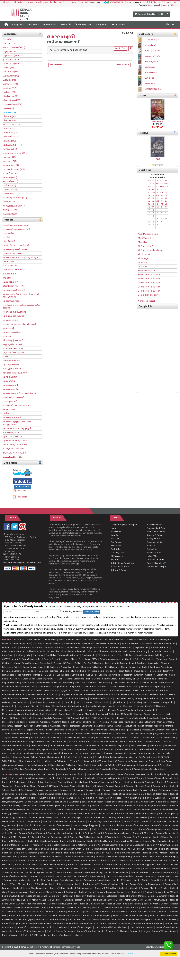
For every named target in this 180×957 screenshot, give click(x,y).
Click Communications (110, 659)
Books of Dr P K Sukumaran (66, 802)
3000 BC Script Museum (45, 640)
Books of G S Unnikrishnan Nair (50, 919)
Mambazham (8, 710)
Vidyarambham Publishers (14, 765)
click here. (68, 629)
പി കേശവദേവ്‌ (10, 385)
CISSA (94, 659)
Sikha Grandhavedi (139, 745)
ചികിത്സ (10, 96)
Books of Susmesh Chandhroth (64, 798)
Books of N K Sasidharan (13, 841)
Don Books (142, 667)
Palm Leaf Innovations (125, 726)
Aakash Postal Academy (69, 640)
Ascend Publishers (130, 643)
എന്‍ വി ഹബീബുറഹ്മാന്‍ (15, 441)
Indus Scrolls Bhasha (41, 687)
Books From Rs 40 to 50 (149, 287)
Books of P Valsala (95, 786)
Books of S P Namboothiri (61, 896)
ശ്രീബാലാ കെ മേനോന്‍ (14, 312)
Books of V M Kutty (34, 912)
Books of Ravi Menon (136, 817)
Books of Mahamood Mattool (126, 868)
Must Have (143, 242)
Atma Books (146, 643)
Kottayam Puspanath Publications (143, 698)
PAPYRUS (39, 730)
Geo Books (91, 675)
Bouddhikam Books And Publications (62, 655)
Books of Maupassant (36, 896)
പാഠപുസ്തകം (14, 145)
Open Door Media (165, 722)
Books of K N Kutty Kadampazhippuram (35, 868)
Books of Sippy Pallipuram (42, 782)
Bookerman (38, 655)
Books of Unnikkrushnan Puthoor (42, 841)
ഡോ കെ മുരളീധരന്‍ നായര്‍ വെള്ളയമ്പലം (17, 423)
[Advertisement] (157, 351)
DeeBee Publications (93, 663)
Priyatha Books (11, 738)
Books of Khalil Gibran (25, 786)
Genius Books (77, 675)
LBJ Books (68, 702)
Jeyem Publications (71, 691)
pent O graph (133, 730)
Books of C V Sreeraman (119, 923)
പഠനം (9, 129)
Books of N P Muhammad (86, 861)
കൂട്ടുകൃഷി (150, 67)
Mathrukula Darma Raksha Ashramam (65, 714)
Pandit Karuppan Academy (150, 726)
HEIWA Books (28, 683)
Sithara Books (171, 745)
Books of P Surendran (102, 806)
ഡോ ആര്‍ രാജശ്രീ (12, 418)
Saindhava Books (154, 742)
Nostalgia (104, 722)
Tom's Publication (147, 757)
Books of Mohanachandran (60, 833)
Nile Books (20, 722)
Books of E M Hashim (143, 833)
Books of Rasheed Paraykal (143, 912)
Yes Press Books (103, 769)
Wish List (156, 2)
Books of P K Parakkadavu (99, 841)
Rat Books (135, 738)
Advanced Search (34, 2)
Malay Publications (76, 706)
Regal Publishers (36, 742)
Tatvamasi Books (21, 757)
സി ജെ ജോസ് (63, 42)
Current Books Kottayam (26, 663)
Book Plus (167, 651)
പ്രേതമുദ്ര (157, 121)
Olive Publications (147, 722)
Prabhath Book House (62, 734)
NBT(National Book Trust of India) (108, 718)
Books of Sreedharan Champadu (64, 916)
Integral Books (76, 687)
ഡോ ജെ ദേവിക (11, 389)
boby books (115, 651)
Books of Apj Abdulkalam (14, 817)
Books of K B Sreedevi (124, 806)
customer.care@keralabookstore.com (23, 563)
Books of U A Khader (126, 798)
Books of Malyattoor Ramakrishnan (104, 821)
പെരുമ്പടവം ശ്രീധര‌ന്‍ (13, 449)
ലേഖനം (10, 177)
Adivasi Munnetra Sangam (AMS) (17, 643)
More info (129, 954)
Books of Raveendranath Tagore (106, 782)
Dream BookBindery (11, 671)
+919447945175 (116, 2)
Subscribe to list (91, 611)
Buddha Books (88, 655)
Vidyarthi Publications (37, 765)
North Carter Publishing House (84, 722)
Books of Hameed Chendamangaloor (30, 888)
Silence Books (156, 745)
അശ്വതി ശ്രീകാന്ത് (12, 361)
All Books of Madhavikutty (150, 250)
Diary (7, 39)
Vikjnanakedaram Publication (63, 765)
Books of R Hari (57, 888)
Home (113, 528)
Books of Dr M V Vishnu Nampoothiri (113, 857)
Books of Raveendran (95, 814)
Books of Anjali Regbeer (78, 908)
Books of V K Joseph (122, 880)
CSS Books (7, 663)
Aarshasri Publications (93, 640)
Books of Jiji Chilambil (128, 888)
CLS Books (127, 659)
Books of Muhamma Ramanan (79, 857)
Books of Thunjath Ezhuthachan (152, 806)
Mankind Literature (97, 710)
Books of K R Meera (42, 810)
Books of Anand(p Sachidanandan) (71, 810)
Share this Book (22, 486)
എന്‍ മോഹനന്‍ (11, 282)
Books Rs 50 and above (149, 295)
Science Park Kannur (93, 745)
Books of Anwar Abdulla (156, 900)
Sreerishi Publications (126, 749)
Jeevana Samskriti (52, 691)
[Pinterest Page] (23, 529)
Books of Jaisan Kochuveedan (17, 880)
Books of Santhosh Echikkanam (112, 931)
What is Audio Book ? (156, 532)
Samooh (168, 742)
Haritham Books (148, 679)
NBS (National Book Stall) (78, 718)
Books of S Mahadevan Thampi (88, 872)
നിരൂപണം (10, 121)
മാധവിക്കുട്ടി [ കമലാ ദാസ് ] (16, 445)
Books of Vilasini (131, 821)
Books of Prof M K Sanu (137, 825)
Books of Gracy (113, 904)
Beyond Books (141, 647)
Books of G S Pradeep (141, 892)
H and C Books (93, 679)
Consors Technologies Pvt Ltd (66, 947)
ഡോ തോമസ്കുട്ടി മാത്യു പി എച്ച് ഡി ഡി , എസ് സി (21, 295)
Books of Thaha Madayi (13, 884)
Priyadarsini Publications (166, 734)
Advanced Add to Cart (52, 2)
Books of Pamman (114, 786)
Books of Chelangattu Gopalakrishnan (93, 880)
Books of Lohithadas (107, 896)
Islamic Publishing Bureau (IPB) (124, 687)
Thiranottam (86, 757)
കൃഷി (9, 88)
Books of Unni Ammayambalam (155, 908)
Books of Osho (77, 774)
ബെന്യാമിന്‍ (8, 233)
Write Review (122, 65)
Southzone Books (106, 749)
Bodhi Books (129, 651)
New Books (66, 24)
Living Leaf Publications (148, 702)
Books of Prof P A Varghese (120, 814)
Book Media (155, 651)
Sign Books (123, 745)
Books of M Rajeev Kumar (164, 931)
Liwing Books (167, 702)
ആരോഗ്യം (11, 55)
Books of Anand (168, 880)
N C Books (15, 718)
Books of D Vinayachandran (15, 876)
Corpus (172, 659)
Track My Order (118, 553)
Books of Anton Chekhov (112, 825)
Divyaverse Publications (92, 667)
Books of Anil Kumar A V (78, 806)
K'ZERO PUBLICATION (143, 691)
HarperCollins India (10, 683)
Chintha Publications (80, 659)
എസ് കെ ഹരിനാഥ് (12, 437)
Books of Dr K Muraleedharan (36, 935)
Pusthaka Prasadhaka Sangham (45, 738)
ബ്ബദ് (157, 159)
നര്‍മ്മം (8, 108)
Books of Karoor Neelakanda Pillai (117, 861)
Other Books (41, 726)
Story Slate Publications (101, 753)
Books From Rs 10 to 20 (149, 275)
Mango (58, 710)
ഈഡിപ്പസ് (150, 45)
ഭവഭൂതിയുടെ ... (153, 89)
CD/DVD (6, 659)
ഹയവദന (150, 83)
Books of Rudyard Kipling (61, 884)
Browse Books (49, 24)
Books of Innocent (101, 912)
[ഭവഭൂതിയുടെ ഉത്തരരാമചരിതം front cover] (141, 89)
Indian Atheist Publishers (162, 683)
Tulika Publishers (9, 761)
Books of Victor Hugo (166, 857)
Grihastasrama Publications (71, 679)
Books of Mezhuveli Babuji (138, 786)
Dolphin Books (128, 667)
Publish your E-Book (120, 567)
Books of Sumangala (72, 817)
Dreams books (30, 671)
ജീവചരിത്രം (12, 100)
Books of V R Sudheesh (92, 802)
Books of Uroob (93, 790)
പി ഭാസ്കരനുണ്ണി (11, 301)
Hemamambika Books (46, 683)
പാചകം (9, 141)
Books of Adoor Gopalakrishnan (103, 845)
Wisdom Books (59, 769)
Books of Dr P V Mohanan (145, 849)
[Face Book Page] (7, 529)
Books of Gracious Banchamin (63, 904)
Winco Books (44, 769)
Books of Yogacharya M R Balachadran (28, 916)
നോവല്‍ (12, 125)
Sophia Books (66, 749)
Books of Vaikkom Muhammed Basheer (28, 778)
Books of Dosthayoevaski (95, 849)
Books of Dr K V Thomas (14, 861)
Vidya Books (166, 761)
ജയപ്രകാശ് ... (152, 72)
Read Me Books (149, 738)
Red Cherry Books (167, 738)
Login (174, 5)
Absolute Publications (115, 640)
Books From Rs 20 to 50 (149, 291)
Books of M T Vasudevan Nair (131, 774)
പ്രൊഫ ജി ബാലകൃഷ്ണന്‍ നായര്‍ (19, 324)
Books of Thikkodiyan (140, 931)
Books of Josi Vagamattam (51, 806)
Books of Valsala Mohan (41, 892)
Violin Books (83, 765)
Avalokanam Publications (31, 647)
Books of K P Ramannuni (158, 845)
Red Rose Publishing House (14, 742)
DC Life (78, 663)
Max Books (90, 714)
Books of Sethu (77, 821)
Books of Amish (151, 904)
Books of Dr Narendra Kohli (54, 837)
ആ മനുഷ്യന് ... (152, 62)
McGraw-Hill (126, 714)
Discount (9, 43)
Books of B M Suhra (160, 825)
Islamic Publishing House (152, 687)
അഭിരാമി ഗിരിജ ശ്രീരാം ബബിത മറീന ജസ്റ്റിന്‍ (21, 306)
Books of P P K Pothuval (41, 876)
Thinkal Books (72, 757)
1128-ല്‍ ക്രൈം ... (153, 40)
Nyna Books (131, 722)
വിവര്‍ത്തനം (11, 194)
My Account (119, 25)
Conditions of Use (155, 542)
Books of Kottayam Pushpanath (155, 790)
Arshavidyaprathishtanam (107, 643)
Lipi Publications (119, 702)
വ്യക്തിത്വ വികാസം (15, 198)
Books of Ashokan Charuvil (104, 810)
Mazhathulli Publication (108, 714)
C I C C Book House (106, 655)
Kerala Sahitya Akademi (43, 698)
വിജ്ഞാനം (10, 190)
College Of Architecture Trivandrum (150, 659)
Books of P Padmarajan (116, 802)
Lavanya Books (54, 702)
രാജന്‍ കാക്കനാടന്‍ (13, 348)
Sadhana (73, 742)
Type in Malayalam (155, 563)
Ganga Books (63, 675)
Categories (17, 24)
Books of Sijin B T (120, 912)
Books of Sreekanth (37, 861)
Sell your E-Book (118, 570)
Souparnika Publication (85, 749)
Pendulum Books (117, 730)
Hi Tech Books (65, 683)
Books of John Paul (43, 849)
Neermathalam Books (136, 718)
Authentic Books (9, 647)
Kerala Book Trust (158, 694)
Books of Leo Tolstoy (26, 794)
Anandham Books (72, 643)
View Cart (115, 535)
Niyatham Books (59, 722)
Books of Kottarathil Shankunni (139, 782)
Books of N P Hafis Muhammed (98, 900)
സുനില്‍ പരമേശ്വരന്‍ (13, 353)
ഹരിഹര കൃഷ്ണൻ (12, 270)
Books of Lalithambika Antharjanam (135, 919)
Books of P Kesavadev (32, 845)
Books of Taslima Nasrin (71, 814)
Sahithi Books (85, 742)
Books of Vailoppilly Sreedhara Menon (19, 806)
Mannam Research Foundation (122, 710)
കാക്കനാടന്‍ (9, 409)
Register (163, 5)
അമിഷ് (6, 237)
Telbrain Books (38, 757)
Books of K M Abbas (37, 884)
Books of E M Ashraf (86, 931)
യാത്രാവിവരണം (14, 169)
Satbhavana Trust (74, 745)
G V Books (50, 675)
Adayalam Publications (137, 640)
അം (162, 186)
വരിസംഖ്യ (9, 186)
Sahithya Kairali (101, 742)
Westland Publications (25, 769)
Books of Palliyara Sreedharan (101, 774)
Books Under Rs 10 (146, 271)
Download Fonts (154, 560)
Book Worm (7, 655)
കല (8, 68)
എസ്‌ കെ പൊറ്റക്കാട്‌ (13, 397)
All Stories (142, 266)
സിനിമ (10, 210)
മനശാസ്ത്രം (11, 165)
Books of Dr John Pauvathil (146, 880)
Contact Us (82, 2)
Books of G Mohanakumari (127, 853)
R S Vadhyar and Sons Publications (77, 738)
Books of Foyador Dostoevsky (61, 931)
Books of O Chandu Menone (132, 896)
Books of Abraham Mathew (27, 908)
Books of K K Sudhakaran (153, 798)
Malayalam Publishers (133, 706)
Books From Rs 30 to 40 (149, 283)
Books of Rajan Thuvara (51, 857)
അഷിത (7, 278)
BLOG (171, 25)
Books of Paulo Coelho (119, 849)
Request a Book (69, 2)
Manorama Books (147, 710)
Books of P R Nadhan (85, 896)
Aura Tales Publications (164, 643)
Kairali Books (162, 691)
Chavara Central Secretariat (56, 659)
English (145, 2)
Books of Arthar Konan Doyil (129, 900)
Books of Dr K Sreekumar (72, 790)
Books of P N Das (100, 829)
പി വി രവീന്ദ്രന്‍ (10, 377)
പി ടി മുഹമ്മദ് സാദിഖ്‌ (13, 316)
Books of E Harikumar (56, 927)
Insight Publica (60, 687)
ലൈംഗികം (10, 181)
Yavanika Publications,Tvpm (81, 769)
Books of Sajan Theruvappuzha (139, 865)
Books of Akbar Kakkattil (72, 786)
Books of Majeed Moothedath (54, 853)
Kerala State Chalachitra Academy (71, 698)
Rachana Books (102, 738)
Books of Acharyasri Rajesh (111, 778)
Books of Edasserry (132, 904)
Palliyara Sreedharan (103, 726)
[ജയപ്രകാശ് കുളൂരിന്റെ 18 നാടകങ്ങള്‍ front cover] (141, 73)
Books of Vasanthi (23, 849)
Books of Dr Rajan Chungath (88, 833)
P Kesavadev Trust (58, 726)
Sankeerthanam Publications (15, 745)
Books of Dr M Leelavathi (132, 845)
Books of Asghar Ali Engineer (36, 900)
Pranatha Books (82, 734)
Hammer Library (109, 679)
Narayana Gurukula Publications (49, 718)
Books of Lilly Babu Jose (104, 919)
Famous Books (140, 671)
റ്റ (153, 210)
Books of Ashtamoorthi (60, 861)
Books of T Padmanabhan (55, 821)
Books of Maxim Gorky (167, 876)
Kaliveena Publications (38, 694)
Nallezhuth (27, 718)
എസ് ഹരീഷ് (9, 381)
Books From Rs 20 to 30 (149, 279)
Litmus (132, 702)
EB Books (43, 671)
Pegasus (84, 730)
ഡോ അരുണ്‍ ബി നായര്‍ (15, 249)
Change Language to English (124, 525)
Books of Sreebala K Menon (114, 884)
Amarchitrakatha (53, 643)
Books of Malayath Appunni (85, 825)
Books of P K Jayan (24, 919)
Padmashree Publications (80, 726)
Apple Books (88, 643)
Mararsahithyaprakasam (13, 714)
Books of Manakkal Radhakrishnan (111, 927)
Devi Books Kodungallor (148, 663)
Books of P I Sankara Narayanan (107, 908)
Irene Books (90, 687)
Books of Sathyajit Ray (65, 876)
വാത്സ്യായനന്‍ (10, 401)
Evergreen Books (96, 671)
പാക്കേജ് (11, 137)
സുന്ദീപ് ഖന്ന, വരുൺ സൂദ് (16, 245)
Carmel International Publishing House (153, 655)
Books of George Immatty (14, 923)
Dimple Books (29, 667)
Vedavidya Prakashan (148, 761)
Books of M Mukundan (85, 778)
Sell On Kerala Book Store (122, 563)
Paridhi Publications (55, 730)
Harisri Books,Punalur (129, 679)
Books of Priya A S (104, 853)
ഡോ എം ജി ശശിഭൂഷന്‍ (15, 453)
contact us (150, 625)
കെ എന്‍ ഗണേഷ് (12, 369)
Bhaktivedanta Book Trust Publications (20, 651)
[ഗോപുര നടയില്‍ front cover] (141, 51)
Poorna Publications (41, 734)
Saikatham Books (135, 742)
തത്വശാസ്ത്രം (12, 104)
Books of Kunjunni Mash (79, 919)
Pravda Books (121, 734)
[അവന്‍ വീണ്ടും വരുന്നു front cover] (141, 56)
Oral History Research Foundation (17, 726)
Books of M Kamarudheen (91, 904)
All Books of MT (145, 246)
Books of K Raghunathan (25, 853)
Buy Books (102, 25)
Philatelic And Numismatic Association (159, 730)
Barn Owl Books (110, 647)
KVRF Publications (21, 702)
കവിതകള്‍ (11, 72)
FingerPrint (168, 671)
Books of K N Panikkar (105, 888)
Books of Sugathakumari (53, 908)
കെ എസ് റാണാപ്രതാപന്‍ (16, 405)
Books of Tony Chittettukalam (95, 868)
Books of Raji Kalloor (55, 912)
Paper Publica (17, 730)
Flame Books (8, 675)
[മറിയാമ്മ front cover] (141, 78)
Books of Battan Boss (157, 794)
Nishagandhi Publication (39, 722)
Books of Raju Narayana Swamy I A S (120, 790)
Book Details (56, 65)
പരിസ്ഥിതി (10, 133)
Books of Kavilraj (86, 892)
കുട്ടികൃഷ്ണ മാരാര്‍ (12, 344)
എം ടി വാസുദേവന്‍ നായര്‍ (16, 225)
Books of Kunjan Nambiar (52, 865)
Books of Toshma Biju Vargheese (151, 861)
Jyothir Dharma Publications (95, 691)
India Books (119, 683)
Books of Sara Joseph (166, 802)
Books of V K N (160, 786)
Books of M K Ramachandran (119, 876)
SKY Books (29, 749)
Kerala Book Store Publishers (134, 694)
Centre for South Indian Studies (26, 659)
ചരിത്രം (9, 92)
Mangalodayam (46, 710)
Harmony (162, 679)
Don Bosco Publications (161, 667)
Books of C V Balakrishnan (142, 802)
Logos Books (8, 706)
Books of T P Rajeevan (26, 865)
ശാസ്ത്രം (11, 202)
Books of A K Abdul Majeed (96, 916)
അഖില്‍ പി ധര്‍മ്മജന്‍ (13, 253)
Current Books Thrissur (50, 663)
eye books (111, 671)
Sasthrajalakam (57, 745)
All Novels (142, 262)
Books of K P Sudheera (165, 919)
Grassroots (15, 679)
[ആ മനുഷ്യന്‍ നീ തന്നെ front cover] (141, 62)
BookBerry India (22, 655)
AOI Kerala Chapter (23, 640)
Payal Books (72, 730)
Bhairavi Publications (159, 647)
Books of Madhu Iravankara (93, 923)
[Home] (6, 24)
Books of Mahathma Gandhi (154, 888)
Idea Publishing (105, 683)
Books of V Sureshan (157, 896)
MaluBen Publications (155, 706)
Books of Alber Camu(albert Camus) (159, 841)
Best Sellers (33, 24)
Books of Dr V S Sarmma (81, 853)
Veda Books (131, 761)
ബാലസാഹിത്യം (15, 153)
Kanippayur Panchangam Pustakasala (77, 694)
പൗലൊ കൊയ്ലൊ (12, 332)
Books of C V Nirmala (145, 876)
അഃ (166, 186)
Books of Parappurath (36, 825)
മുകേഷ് (7, 336)
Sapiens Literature (39, 745)
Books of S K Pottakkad (60, 778)
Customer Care (106, 2)
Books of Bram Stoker (143, 857)
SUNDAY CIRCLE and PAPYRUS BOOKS (146, 753)
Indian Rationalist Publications (16, 687)
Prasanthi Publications (102, 734)
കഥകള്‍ (11, 64)
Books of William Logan (13, 896)
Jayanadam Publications (31, 691)
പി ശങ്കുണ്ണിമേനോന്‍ (13, 340)
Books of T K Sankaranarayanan (148, 923)
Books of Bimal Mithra (165, 892)
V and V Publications (79, 761)
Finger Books (155, 671)
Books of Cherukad (29, 857)
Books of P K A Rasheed (141, 927)
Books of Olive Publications (82, 837)
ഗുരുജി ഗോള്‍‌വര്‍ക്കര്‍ (14, 290)
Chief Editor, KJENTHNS (14, 286)
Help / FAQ (152, 556)
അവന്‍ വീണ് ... (152, 56)
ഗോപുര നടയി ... (153, 51)
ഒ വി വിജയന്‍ (10, 266)
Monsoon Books (142, 714)
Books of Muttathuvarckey (72, 841)
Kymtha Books (38, 702)
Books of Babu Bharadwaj (164, 872)
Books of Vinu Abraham (40, 923)
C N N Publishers (125, 655)
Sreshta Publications (147, 749)
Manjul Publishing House (75, 710)
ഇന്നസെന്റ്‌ (8, 328)
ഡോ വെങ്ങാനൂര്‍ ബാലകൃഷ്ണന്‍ (19, 393)
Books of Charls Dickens (79, 865)
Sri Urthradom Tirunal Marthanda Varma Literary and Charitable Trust (41, 753)
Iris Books (103, 687)
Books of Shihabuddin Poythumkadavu (39, 814)
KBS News (21, 491)
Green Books (29, 679)
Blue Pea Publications (98, 651)
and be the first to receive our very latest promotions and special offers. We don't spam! (67, 606)
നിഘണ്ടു (9, 116)
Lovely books (23, 706)
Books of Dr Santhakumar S (107, 865)
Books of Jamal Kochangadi (117, 833)
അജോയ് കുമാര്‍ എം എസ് (16, 229)
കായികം (9, 80)
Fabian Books (124, 671)
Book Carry (142, 651)
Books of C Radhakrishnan (14, 782)
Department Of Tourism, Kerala (119, 663)
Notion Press (117, 722)
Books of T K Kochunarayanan (30, 931)
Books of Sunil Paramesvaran (137, 837)
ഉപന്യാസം (11, 60)
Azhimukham (73, 647)
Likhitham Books (101, 702)
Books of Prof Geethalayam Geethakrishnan (53, 880)
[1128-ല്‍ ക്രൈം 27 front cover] (141, 40)
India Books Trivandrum (138, 683)
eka (72, 671)
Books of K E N (131, 908)
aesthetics (39, 643)
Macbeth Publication (40, 706)
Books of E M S (9, 837)
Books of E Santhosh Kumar (68, 849)
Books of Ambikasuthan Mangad (67, 935)
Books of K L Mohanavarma (30, 927)
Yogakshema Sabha (122, 769)
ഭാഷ (9, 157)
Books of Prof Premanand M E (32, 904)
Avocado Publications (55, 647)
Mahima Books (59, 706)
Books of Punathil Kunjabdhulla (161, 778)
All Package (143, 258)
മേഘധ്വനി (61, 37)
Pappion (29, 730)
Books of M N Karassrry (53, 829)
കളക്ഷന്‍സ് (11, 76)
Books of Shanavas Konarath (156, 868)
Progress (24, 738)
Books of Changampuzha (28, 821)
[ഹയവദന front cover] (141, 83)
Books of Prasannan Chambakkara (113, 892)
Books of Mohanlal (11, 845)
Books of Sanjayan (167, 814)
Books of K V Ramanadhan (65, 923)
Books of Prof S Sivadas (22, 790)
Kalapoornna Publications (13, 694)
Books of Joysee (71, 794)
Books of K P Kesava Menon (97, 798)
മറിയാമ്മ (149, 78)
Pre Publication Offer (14, 47)
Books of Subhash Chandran (38, 802)
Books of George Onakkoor (90, 876)
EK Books (64, 671)
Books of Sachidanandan (77, 829)
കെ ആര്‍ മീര (9, 274)
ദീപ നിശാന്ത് (9, 241)
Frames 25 (38, 675)
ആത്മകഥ (10, 51)
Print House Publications (141, 734)
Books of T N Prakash (29, 837)
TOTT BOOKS (164, 757)
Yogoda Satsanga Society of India (149, 769)
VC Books (119, 761)
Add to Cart (120, 48)
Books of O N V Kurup (48, 786)
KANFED (54, 694)
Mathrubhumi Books (36, 714)
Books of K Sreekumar (65, 892)
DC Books (68, 663)
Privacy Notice (153, 539)
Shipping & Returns (155, 535)
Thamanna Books (55, 757)
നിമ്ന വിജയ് (9, 262)
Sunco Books (120, 753)
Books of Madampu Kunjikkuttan (154, 829)
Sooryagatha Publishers (47, 749)
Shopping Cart (170, 2)
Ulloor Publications (27, 761)
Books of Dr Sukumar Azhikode (135, 810)
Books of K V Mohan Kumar (124, 829)
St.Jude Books (81, 753)
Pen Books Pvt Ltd (98, 730)
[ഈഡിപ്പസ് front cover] (141, 45)
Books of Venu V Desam (67, 868)
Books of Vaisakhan (11, 935)
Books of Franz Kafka (166, 833)
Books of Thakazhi (135, 778)
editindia (54, 671)
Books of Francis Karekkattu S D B (128, 794)
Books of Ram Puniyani (81, 927)
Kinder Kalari (120, 698)
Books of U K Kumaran (59, 825)
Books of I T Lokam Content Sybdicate (104, 817)
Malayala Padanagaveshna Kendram (104, 706)
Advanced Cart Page (156, 528)
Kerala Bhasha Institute (108, 694)
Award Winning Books (148, 234)
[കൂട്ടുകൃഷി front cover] (141, 67)
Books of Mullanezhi (140, 872)
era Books (81, 671)
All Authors (7, 2)
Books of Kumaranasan (47, 790)
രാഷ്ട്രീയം (10, 173)
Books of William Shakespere (127, 841)
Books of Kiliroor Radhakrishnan (73, 782)
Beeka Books (126, 647)
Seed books (110, 745)
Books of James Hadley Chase (43, 817)
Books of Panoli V (31, 829)
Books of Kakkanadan (146, 814)
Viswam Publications (148, 765)
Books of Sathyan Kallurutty (32, 833)
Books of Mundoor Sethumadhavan (130, 916)
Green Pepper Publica (47, 679)
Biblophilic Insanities (49, 651)
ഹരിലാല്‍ (7, 357)
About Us (151, 546)
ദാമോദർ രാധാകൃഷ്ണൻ (15, 373)
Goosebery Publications (156, 675)
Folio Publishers (23, 675)
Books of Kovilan (37, 798)
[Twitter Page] (15, 529)
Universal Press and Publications (53, 761)
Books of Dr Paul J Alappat (154, 853)
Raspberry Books (120, 738)
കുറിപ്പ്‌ (11, 84)
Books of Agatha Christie (49, 794)
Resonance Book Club (56, 742)
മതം (10, 161)
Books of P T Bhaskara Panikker (67, 900)
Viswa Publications (128, 765)
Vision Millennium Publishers (104, 765)
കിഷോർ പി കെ (11, 320)
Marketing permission (72, 611)
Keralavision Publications (101, 698)
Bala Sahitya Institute (91, 647)
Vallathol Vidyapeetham (101, 761)
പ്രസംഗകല (10, 149)
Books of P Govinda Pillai (116, 872)
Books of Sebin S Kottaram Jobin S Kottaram (66, 845)
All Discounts (144, 254)
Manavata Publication (26, 710)
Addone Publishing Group (161, 640)
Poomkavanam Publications (16, 734)
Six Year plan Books (13, 749)
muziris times (158, 714)
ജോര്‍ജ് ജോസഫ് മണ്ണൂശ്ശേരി (17, 428)
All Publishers (19, 2)
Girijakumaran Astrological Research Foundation (121, 675)
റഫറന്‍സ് (10, 214)
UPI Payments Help (155, 567)
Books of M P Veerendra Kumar (95, 794)
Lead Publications (84, 702)
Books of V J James (35, 872)
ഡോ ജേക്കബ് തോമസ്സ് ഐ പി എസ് (21, 258)
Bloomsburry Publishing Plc (73, 651)
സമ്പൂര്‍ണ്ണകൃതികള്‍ (14, 206)
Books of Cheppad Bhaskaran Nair (146, 884)
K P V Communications (120, 691)
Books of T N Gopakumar (154, 821)
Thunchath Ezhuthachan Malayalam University (116, 757)
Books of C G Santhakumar (80, 888)
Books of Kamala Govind (164, 837)
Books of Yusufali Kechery (109, 837)
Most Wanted (144, 238)
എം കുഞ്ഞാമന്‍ (11, 365)
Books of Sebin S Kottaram (59, 872)
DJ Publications (112, 667)
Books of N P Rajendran (79, 912)
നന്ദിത (6, 413)
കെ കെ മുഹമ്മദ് (11, 432)
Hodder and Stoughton (85, 683)
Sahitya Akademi (117, 742)
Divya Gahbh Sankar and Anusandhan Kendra (58, 667)
